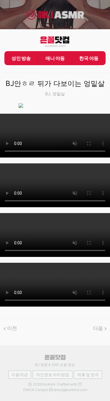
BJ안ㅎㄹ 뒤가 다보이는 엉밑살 (55, 83)
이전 (12, 328)
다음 (98, 328)
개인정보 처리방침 (52, 374)
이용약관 (19, 374)
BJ (47, 93)
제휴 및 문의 (88, 374)
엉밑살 (59, 93)
